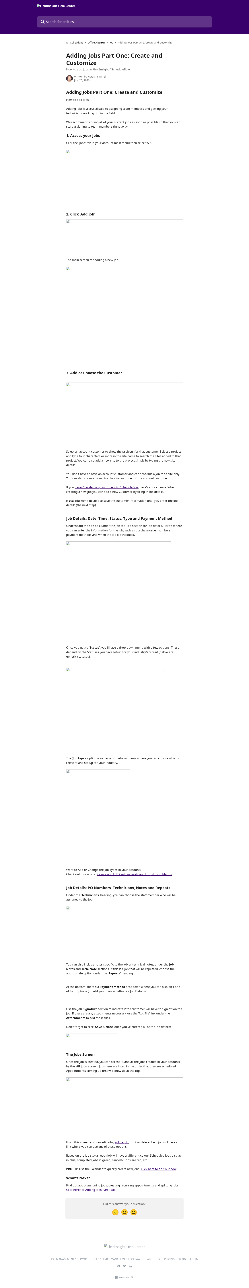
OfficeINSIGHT (96, 42)
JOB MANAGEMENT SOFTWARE (69, 1259)
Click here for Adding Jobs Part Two (90, 1190)
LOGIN (194, 1259)
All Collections (74, 42)
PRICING (169, 1259)
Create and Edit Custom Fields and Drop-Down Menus (134, 874)
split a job (121, 1142)
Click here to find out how (158, 1169)
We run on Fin (126, 1277)
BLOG (182, 1259)
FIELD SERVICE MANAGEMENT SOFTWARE (118, 1259)
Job (111, 42)
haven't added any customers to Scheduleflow (106, 487)
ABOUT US (153, 1259)
